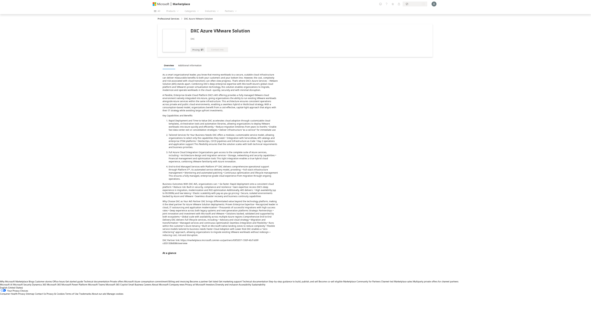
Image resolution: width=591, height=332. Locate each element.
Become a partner (199, 281)
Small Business (135, 284)
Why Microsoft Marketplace (14, 281)
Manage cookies (115, 293)
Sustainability (258, 284)
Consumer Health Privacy (12, 293)
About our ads (99, 293)
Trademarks (85, 293)
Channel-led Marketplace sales (396, 281)
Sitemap (30, 293)
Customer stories (43, 281)
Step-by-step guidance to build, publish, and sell (293, 281)
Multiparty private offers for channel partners (435, 281)
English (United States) (11, 287)
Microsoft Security (22, 284)
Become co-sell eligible (331, 281)
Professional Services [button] (168, 18)
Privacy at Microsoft (195, 284)
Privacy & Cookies (55, 293)
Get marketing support (230, 281)
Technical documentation (96, 281)
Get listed (213, 281)
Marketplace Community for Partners (361, 281)
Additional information (190, 65)
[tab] (170, 65)
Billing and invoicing (178, 281)
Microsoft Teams (96, 284)
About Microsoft (160, 284)
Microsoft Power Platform (74, 284)
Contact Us (40, 293)
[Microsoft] (161, 4)
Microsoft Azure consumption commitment (146, 281)
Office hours (58, 281)
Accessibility (245, 284)
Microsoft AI (6, 284)
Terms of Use (71, 293)
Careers (147, 284)
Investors (210, 284)
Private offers (116, 281)
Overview (169, 65)
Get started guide (74, 281)
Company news (177, 284)
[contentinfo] (182, 19)
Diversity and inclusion (226, 284)
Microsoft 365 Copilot (117, 284)
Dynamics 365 (39, 284)
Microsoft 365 (54, 284)
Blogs (31, 281)
